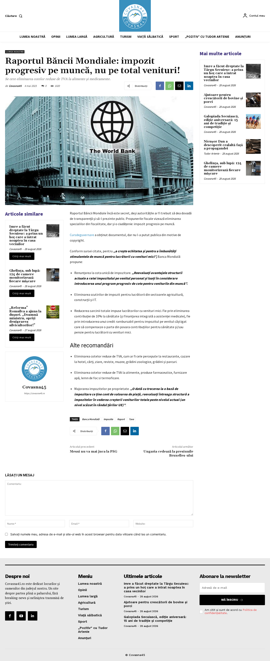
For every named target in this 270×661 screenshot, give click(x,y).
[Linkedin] (189, 86)
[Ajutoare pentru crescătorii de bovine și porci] (253, 100)
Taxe (131, 419)
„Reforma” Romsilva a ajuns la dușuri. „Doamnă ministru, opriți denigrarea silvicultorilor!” (25, 316)
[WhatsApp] (169, 86)
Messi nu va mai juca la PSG (93, 451)
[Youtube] (21, 616)
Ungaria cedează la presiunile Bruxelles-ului (168, 453)
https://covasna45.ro (34, 393)
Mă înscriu (229, 599)
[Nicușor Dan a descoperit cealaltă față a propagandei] (253, 146)
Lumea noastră (15, 51)
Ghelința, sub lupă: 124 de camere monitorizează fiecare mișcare (24, 276)
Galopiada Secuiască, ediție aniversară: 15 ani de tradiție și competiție (221, 121)
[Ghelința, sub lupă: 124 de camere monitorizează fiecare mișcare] (52, 274)
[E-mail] (179, 86)
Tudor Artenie (211, 153)
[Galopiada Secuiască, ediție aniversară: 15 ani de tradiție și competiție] (253, 121)
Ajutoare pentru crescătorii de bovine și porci (223, 98)
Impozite (108, 419)
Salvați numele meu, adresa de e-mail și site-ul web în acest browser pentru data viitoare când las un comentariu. (88, 534)
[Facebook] (160, 86)
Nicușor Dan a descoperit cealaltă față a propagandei (223, 145)
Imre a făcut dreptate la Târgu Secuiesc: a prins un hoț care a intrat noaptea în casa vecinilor (26, 235)
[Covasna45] (34, 369)
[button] (14, 15)
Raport (121, 419)
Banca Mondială (90, 419)
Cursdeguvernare (82, 235)
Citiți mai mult (21, 256)
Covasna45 (15, 86)
